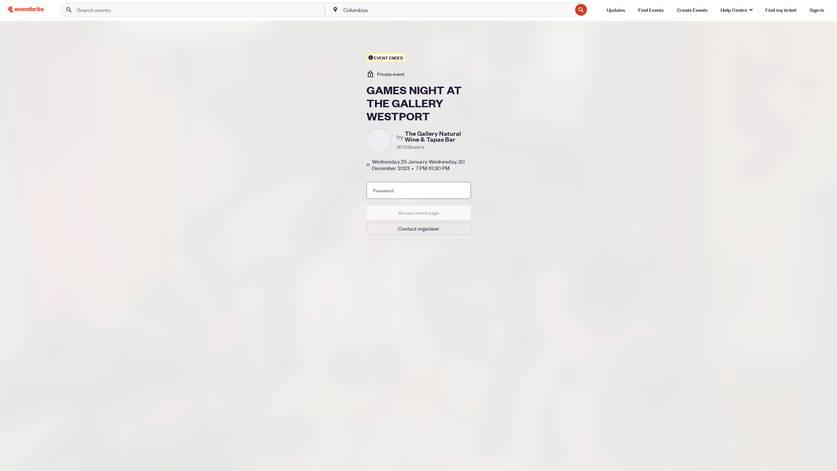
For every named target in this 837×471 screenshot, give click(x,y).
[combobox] (457, 9)
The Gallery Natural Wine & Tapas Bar (433, 136)
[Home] (26, 9)
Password (383, 190)
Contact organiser (418, 228)
